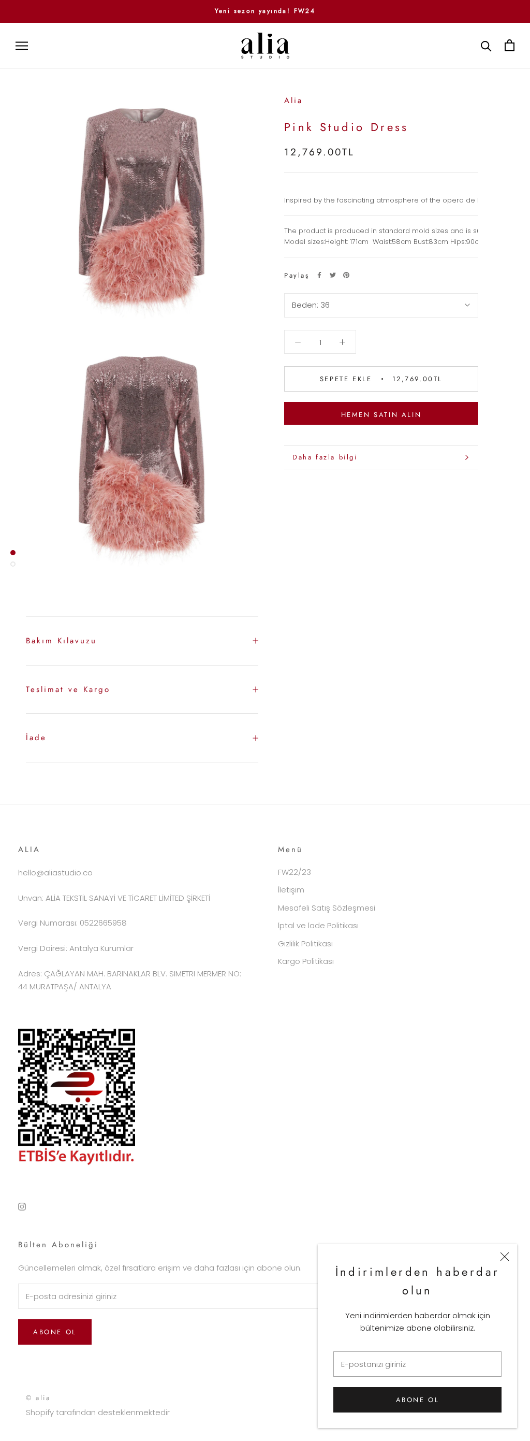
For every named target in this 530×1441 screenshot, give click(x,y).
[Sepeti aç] (509, 45)
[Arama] (486, 45)
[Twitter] (333, 275)
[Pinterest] (346, 275)
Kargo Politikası (306, 961)
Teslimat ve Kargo (68, 689)
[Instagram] (22, 1206)
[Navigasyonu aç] (22, 45)
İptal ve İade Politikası (318, 925)
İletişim (291, 889)
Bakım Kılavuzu (61, 640)
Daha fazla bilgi (325, 457)
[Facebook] (319, 275)
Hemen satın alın (381, 415)
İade (36, 737)
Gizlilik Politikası (305, 943)
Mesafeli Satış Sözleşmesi (326, 907)
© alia (38, 1398)
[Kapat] (504, 1256)
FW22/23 (294, 872)
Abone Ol (417, 1400)
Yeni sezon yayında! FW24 (265, 11)
